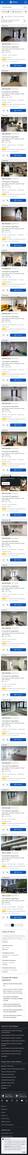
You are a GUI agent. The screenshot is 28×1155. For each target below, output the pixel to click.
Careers (3, 1112)
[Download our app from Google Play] (21, 1096)
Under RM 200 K (6, 955)
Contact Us (4, 1115)
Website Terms (5, 1121)
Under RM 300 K (15, 955)
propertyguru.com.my (7, 1133)
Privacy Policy (5, 1118)
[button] (2, 16)
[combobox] (13, 7)
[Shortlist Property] (24, 29)
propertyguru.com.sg (7, 1136)
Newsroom (4, 1109)
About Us (3, 1106)
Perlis (3, 947)
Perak (7, 947)
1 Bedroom (5, 962)
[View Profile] (14, 25)
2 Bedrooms (12, 962)
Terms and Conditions (7, 1124)
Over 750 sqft (5, 970)
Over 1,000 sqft (13, 970)
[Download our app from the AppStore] (7, 1096)
